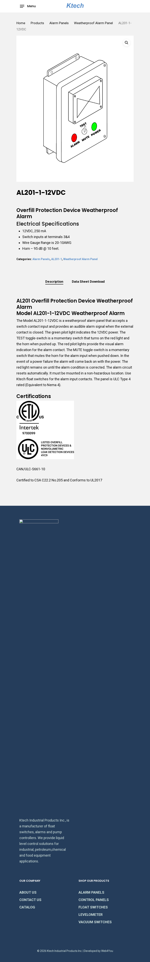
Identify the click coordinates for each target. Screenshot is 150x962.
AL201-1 (56, 259)
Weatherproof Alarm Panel (93, 23)
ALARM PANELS (91, 892)
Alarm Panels (59, 23)
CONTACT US (30, 900)
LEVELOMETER (91, 915)
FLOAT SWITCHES (93, 907)
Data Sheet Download (88, 281)
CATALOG (27, 907)
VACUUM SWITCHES (95, 922)
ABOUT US (28, 892)
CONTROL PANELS (94, 900)
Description (54, 281)
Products (37, 23)
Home (20, 23)
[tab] (54, 281)
